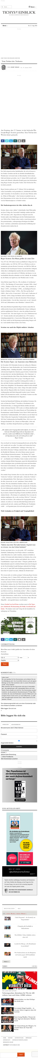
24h (4, 913)
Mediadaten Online (8, 1042)
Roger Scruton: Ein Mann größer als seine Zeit (17, 258)
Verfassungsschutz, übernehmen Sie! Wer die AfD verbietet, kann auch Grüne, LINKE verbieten (18, 994)
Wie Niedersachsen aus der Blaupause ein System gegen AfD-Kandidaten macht (25, 955)
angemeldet (12, 703)
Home (4, 1037)
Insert (21, 1054)
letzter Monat (21, 913)
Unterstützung (19, 1037)
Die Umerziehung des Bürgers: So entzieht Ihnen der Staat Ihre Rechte (25, 1027)
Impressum (28, 1037)
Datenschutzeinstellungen (20, 1039)
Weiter (5, 664)
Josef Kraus (15, 67)
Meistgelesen (9, 908)
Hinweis (9, 699)
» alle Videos (34, 966)
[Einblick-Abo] (19, 832)
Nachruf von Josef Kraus (12, 604)
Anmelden (5, 724)
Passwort (4, 734)
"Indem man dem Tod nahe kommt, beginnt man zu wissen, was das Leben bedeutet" (18, 546)
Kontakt (10, 1037)
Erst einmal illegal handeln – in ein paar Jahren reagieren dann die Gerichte (25, 1010)
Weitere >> (6, 961)
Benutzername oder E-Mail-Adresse (12, 727)
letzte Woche (11, 913)
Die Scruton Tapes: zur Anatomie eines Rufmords (19, 362)
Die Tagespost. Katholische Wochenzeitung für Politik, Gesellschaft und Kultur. (18, 606)
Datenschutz (6, 1039)
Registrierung (15, 724)
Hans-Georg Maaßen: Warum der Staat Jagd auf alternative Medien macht (25, 1018)
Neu (19, 908)
